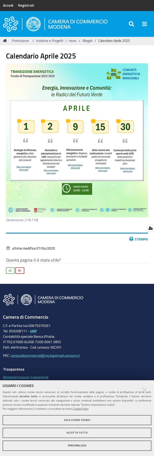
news (73, 40)
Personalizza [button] (77, 445)
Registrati (26, 5)
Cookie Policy (80, 408)
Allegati (87, 40)
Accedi (8, 5)
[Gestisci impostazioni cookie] (150, 228)
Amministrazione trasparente (26, 377)
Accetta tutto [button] (77, 432)
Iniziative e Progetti (49, 40)
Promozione (20, 40)
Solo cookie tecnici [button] (77, 420)
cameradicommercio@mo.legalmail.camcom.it (45, 355)
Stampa (141, 239)
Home (5, 40)
